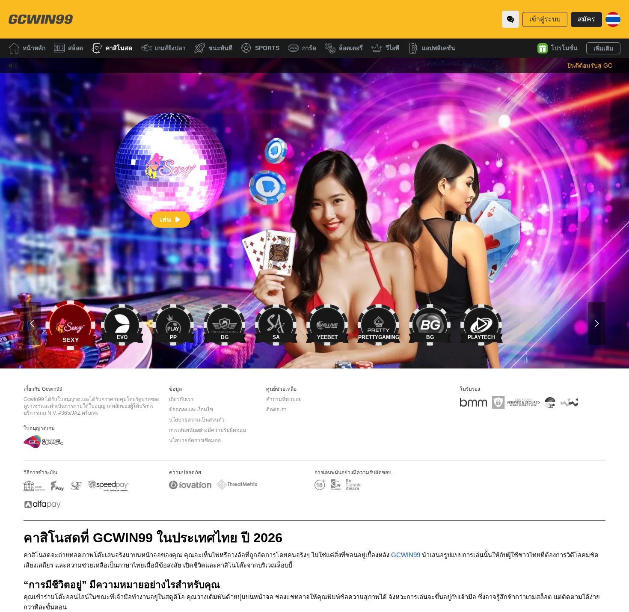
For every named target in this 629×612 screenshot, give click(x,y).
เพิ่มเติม (603, 48)
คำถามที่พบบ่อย (284, 399)
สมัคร (586, 19)
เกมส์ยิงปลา (170, 48)
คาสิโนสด (119, 48)
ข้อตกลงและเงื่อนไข (191, 410)
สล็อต (75, 48)
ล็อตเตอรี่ (351, 48)
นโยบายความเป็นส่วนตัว (197, 420)
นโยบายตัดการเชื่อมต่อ (195, 440)
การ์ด (309, 48)
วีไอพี (392, 48)
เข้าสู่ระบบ (545, 19)
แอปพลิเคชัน (438, 48)
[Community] (510, 19)
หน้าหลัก (34, 48)
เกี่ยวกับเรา (181, 399)
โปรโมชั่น (564, 48)
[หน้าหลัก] (41, 19)
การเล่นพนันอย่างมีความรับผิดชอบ (207, 430)
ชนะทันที (220, 48)
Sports (267, 48)
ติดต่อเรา (276, 410)
